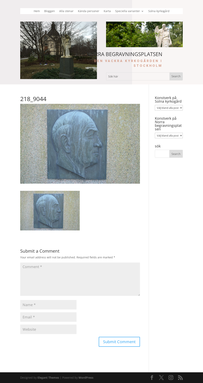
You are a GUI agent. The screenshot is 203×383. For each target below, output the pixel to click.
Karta (107, 11)
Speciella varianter (127, 11)
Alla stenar (66, 11)
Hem (37, 11)
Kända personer (88, 11)
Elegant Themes (48, 377)
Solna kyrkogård (158, 11)
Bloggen (49, 11)
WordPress (86, 377)
